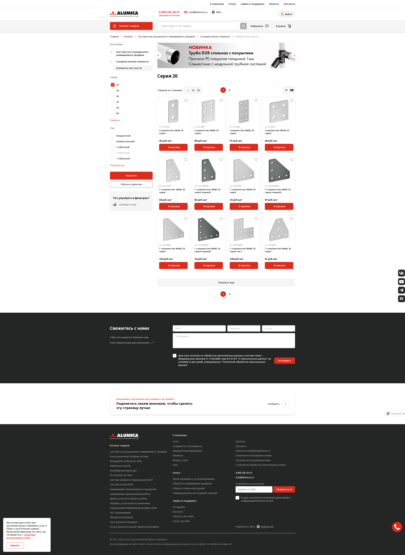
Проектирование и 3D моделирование (194, 478)
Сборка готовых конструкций (189, 488)
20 (117, 84)
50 (117, 107)
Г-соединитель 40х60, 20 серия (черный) (207, 191)
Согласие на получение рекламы (253, 460)
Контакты (289, 3)
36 (198, 90)
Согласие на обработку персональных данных (261, 464)
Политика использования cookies (254, 455)
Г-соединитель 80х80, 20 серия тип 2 (242, 250)
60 (117, 113)
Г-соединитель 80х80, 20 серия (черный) (207, 250)
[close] (403, 413)
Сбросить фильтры (131, 184)
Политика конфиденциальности (253, 450)
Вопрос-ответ (180, 460)
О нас (176, 441)
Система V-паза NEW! (121, 484)
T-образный (123, 158)
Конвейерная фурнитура (123, 470)
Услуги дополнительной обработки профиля (134, 526)
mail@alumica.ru (245, 477)
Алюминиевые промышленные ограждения (133, 489)
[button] (158, 55)
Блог (175, 464)
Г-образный (123, 147)
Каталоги (178, 511)
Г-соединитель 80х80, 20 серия (172, 250)
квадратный (123, 135)
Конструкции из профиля (123, 521)
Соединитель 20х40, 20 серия (171, 132)
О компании (217, 3)
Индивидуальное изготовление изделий (195, 492)
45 (117, 101)
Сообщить (273, 403)
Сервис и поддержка (252, 3)
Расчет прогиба (181, 521)
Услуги (232, 3)
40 (117, 96)
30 (117, 90)
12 (187, 90)
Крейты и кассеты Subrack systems (128, 498)
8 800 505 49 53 (169, 12)
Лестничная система (121, 475)
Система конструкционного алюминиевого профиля (166, 36)
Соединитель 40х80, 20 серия (242, 132)
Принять (15, 545)
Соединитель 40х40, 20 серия (277, 132)
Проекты (274, 3)
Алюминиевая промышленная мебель (130, 493)
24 (193, 90)
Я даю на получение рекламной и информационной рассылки (266, 499)
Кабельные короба (120, 465)
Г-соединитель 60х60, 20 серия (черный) (277, 191)
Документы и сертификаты (187, 446)
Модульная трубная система (126, 460)
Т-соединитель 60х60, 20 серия (278, 250)
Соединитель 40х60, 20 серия (206, 132)
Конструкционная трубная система (129, 456)
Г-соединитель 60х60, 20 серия (242, 191)
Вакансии (178, 455)
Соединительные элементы (215, 36)
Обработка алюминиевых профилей (192, 483)
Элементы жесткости (129, 68)
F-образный (123, 152)
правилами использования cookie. (21, 536)
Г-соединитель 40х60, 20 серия (172, 191)
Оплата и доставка (183, 516)
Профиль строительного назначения (130, 503)
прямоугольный (125, 141)
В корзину (174, 147)
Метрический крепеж (121, 517)
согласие (195, 355)
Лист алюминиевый (120, 512)
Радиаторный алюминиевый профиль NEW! (133, 507)
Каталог (128, 36)
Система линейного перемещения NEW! (131, 479)
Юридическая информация (187, 450)
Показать (131, 175)
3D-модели (179, 506)
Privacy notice (396, 414)
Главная (114, 36)
